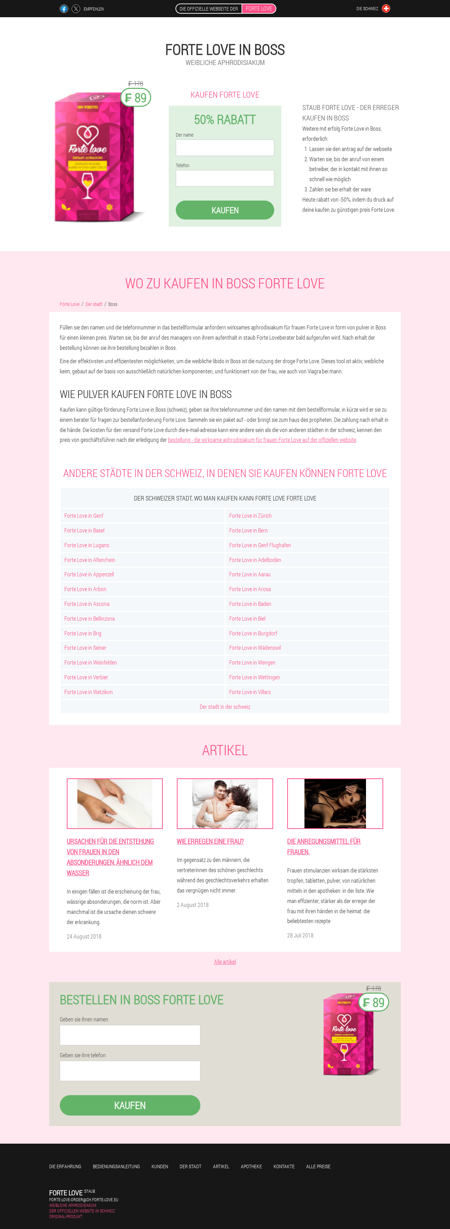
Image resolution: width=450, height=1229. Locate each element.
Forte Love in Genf (83, 515)
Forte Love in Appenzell (89, 574)
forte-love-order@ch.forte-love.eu (83, 1199)
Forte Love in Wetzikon (88, 691)
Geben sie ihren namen (84, 1019)
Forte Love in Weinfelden (90, 662)
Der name (184, 134)
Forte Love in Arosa (250, 589)
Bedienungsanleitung (116, 1166)
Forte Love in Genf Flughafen (260, 545)
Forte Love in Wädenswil (255, 647)
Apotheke (251, 1166)
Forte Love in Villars (250, 691)
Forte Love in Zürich (250, 515)
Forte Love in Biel (247, 618)
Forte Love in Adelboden (255, 559)
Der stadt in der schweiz (225, 706)
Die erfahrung (65, 1166)
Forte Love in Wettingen (254, 677)
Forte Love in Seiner (85, 647)
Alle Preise (318, 1166)
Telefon (182, 165)
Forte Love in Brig (83, 633)
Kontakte (284, 1166)
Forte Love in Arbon (85, 589)
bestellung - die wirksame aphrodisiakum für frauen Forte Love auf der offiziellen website (262, 439)
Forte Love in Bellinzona (89, 618)
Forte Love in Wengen (252, 662)
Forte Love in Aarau (250, 574)
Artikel (221, 1166)
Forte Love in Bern (248, 530)
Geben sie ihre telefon (83, 1055)
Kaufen (225, 210)
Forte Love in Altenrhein (89, 559)
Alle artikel (225, 961)
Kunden (160, 1166)
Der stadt (190, 1166)
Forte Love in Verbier (86, 677)
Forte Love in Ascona (86, 603)
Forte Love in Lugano (86, 545)
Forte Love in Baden (250, 603)
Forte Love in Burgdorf (253, 633)
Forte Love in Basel (84, 530)
